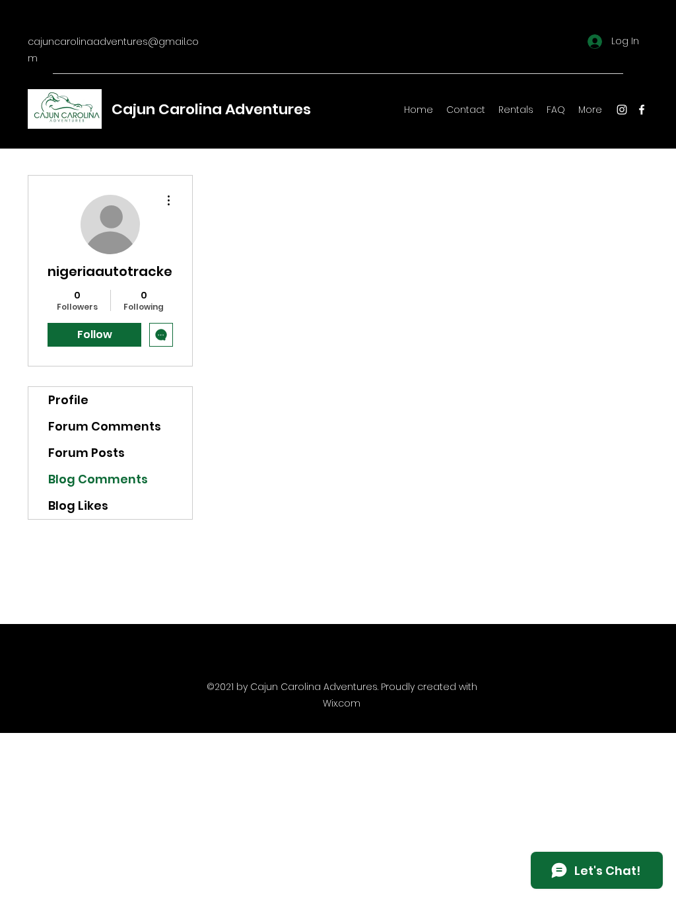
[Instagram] (621, 109)
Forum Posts (86, 452)
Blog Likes (78, 505)
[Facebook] (641, 109)
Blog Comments (98, 479)
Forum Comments (104, 426)
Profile (68, 400)
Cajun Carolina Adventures (211, 109)
